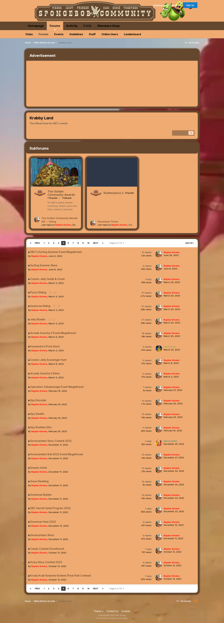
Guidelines (76, 34)
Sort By (189, 243)
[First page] (30, 243)
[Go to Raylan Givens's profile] (37, 219)
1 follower (67, 198)
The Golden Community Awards (61, 193)
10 (88, 243)
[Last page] (103, 243)
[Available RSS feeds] (195, 601)
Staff (92, 34)
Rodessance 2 (113, 193)
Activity (72, 25)
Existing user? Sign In (166, 5)
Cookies (125, 611)
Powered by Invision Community (112, 618)
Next (96, 243)
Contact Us (112, 611)
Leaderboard (132, 34)
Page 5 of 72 (116, 243)
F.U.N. (87, 25)
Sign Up (190, 5)
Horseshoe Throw (108, 221)
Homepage (36, 25)
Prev (37, 243)
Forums (55, 25)
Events (58, 34)
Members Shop (109, 25)
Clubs (29, 34)
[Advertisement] (86, 84)
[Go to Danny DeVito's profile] (158, 443)
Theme (98, 611)
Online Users (110, 34)
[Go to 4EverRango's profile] (158, 348)
